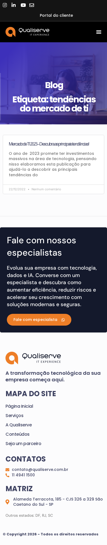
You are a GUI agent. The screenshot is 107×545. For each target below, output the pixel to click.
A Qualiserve (18, 425)
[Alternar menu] (99, 32)
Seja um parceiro (23, 443)
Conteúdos (17, 434)
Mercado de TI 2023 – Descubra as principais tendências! (49, 144)
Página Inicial (19, 406)
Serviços (14, 415)
